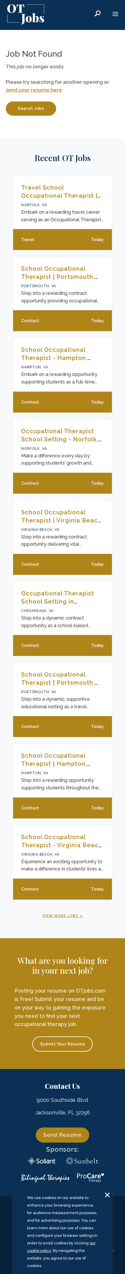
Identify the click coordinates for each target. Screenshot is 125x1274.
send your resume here (34, 90)
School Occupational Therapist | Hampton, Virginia (54, 763)
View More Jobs (60, 916)
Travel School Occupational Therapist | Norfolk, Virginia (59, 195)
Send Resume (62, 1135)
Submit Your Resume (62, 1044)
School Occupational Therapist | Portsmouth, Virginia (58, 276)
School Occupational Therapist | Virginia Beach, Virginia (62, 520)
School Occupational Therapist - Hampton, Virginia (54, 358)
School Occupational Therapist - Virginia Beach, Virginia (62, 845)
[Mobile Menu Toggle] (115, 14)
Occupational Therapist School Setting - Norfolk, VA (59, 439)
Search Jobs (31, 108)
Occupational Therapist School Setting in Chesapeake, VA (57, 601)
